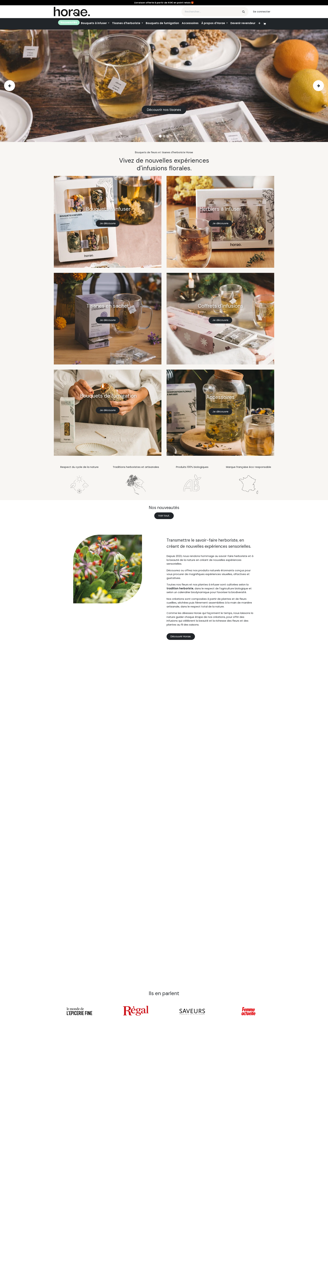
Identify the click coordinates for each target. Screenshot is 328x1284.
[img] (17, 86)
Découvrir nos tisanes (164, 109)
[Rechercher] (243, 12)
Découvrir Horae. (180, 636)
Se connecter (261, 11)
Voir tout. (164, 515)
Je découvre (108, 223)
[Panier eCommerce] (266, 24)
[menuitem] (69, 22)
